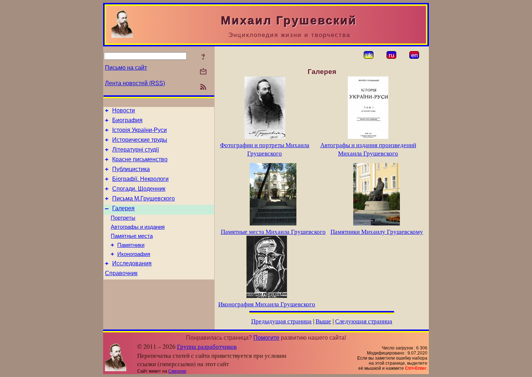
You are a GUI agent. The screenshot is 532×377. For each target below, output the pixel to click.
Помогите (266, 338)
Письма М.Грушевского (143, 198)
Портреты (123, 218)
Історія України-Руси (139, 130)
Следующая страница (363, 321)
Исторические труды (139, 140)
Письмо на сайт (126, 68)
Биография (127, 120)
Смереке (177, 371)
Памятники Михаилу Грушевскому (376, 231)
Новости (123, 110)
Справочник (121, 273)
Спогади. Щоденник (138, 189)
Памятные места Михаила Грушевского (273, 231)
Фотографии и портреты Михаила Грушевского (264, 149)
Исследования (132, 263)
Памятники (130, 245)
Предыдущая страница (281, 321)
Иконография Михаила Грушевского (266, 304)
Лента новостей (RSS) (135, 83)
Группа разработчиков (207, 346)
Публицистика (131, 169)
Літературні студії (135, 149)
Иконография (133, 254)
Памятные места (132, 236)
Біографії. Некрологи (140, 179)
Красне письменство (140, 159)
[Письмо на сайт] (203, 72)
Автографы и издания (138, 227)
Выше (323, 321)
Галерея (123, 208)
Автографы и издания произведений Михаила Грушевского (368, 149)
